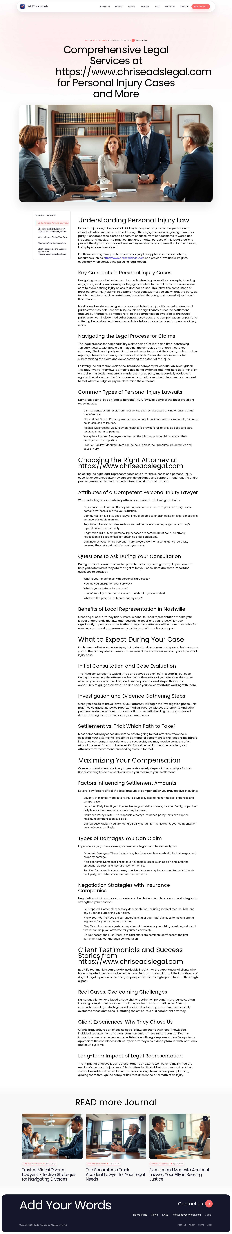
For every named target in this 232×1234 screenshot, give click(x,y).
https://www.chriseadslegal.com (124, 258)
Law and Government (95, 40)
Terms (201, 1225)
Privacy (192, 1225)
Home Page (140, 1214)
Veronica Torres (142, 40)
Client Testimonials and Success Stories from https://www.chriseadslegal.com (52, 251)
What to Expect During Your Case (53, 237)
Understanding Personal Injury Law (53, 223)
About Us (182, 1225)
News (154, 1214)
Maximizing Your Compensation (52, 243)
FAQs (165, 1214)
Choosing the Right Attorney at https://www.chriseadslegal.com (52, 230)
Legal (209, 1225)
